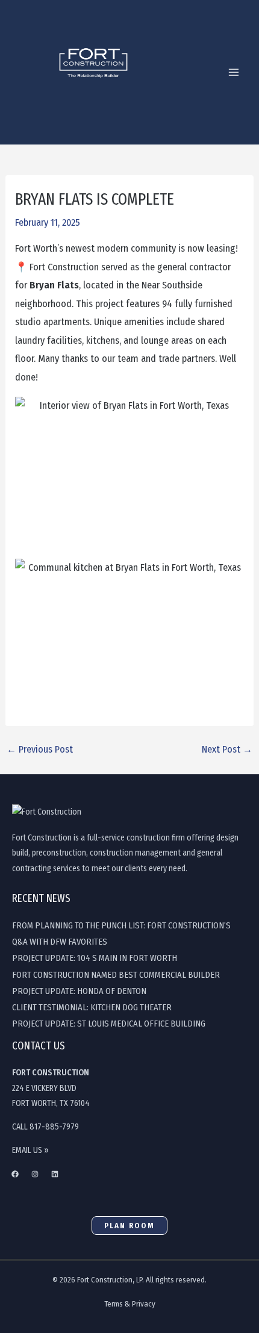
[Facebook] (15, 1174)
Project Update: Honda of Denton (79, 991)
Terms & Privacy (129, 1303)
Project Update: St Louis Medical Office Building (108, 1023)
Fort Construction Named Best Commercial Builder (116, 974)
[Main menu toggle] (233, 72)
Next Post (227, 749)
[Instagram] (35, 1174)
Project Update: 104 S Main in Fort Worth (94, 957)
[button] (129, 1225)
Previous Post (40, 749)
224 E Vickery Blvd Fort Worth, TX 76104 (51, 1087)
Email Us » (30, 1150)
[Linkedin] (55, 1174)
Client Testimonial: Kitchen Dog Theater (92, 1007)
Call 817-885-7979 (45, 1127)
